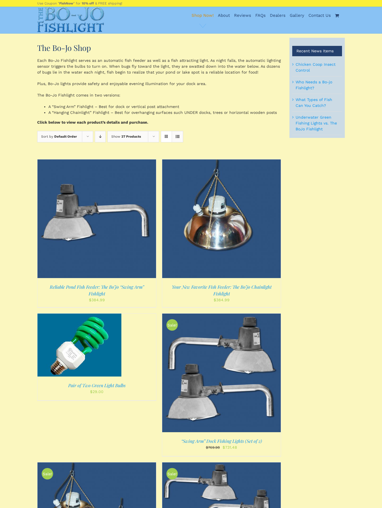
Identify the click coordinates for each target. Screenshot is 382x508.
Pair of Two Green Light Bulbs (97, 385)
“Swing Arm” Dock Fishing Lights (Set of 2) (221, 441)
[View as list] (177, 136)
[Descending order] (100, 136)
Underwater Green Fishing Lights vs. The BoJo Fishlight (316, 123)
